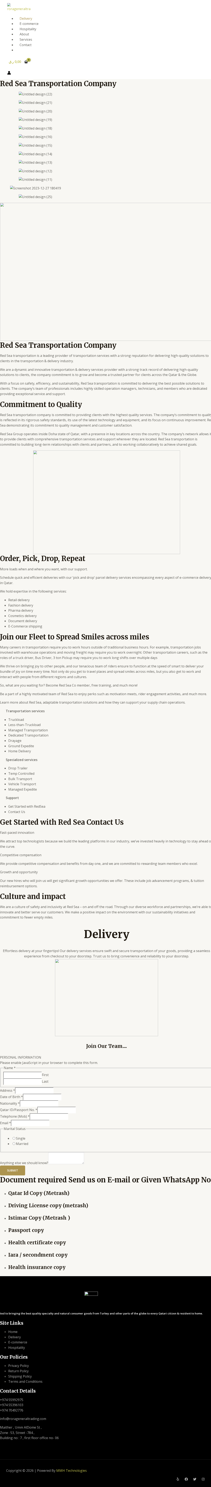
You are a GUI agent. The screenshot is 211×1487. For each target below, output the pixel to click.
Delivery (26, 18)
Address (7, 1090)
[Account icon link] (9, 73)
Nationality (10, 1103)
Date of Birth (11, 1097)
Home (13, 1331)
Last (45, 1081)
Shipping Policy (20, 1376)
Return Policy (18, 1371)
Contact (26, 45)
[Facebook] (186, 1479)
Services (26, 39)
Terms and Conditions (25, 1381)
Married (22, 1143)
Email (5, 1123)
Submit (12, 1170)
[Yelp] (177, 1479)
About (24, 34)
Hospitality (28, 29)
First (45, 1075)
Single (20, 1138)
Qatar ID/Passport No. (18, 1110)
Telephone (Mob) (15, 1116)
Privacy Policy (18, 1365)
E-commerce (29, 23)
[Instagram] (203, 1479)
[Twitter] (194, 1479)
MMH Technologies (71, 1470)
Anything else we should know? (24, 1163)
